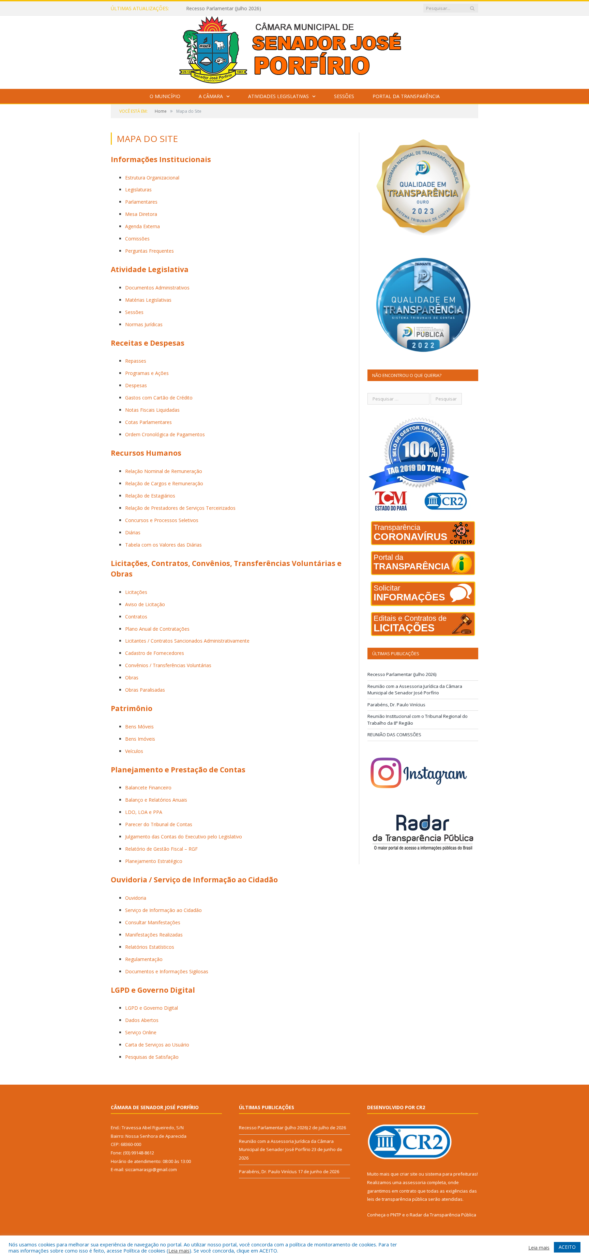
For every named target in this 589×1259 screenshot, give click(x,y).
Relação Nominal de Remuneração (163, 471)
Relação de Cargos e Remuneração (164, 483)
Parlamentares (141, 202)
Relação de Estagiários (150, 495)
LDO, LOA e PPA (143, 812)
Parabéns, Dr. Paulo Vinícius (396, 705)
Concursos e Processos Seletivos (161, 520)
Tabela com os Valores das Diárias (163, 544)
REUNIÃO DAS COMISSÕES (394, 734)
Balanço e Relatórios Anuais (156, 800)
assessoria (414, 1182)
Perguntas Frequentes (149, 251)
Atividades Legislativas (278, 96)
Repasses (135, 361)
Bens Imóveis (140, 739)
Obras (131, 677)
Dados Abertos (141, 1020)
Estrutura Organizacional (152, 177)
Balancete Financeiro (148, 787)
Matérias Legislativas (148, 300)
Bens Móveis (139, 726)
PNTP (395, 1215)
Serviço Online (140, 1032)
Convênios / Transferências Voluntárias (168, 665)
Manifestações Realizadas (154, 934)
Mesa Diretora (141, 214)
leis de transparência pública (397, 1199)
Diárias (132, 532)
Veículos (134, 751)
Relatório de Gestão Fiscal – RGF (161, 849)
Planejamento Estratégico (153, 861)
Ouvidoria (135, 898)
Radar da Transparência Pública (443, 1215)
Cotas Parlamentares (148, 422)
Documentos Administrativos (157, 287)
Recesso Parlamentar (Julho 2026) (401, 674)
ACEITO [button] (567, 1247)
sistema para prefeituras (451, 1174)
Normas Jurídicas (144, 324)
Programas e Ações (147, 373)
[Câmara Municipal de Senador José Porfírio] (294, 50)
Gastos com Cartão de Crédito (159, 397)
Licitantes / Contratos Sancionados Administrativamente (187, 641)
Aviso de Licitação (145, 604)
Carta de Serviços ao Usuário (157, 1044)
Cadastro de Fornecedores (154, 653)
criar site (409, 1174)
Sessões (344, 96)
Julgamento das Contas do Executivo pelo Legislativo (183, 836)
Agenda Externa (142, 226)
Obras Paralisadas (145, 690)
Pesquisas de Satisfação (152, 1057)
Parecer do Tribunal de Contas (158, 824)
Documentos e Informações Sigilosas (166, 971)
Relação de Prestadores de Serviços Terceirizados (180, 508)
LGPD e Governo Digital (151, 1008)
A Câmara (211, 96)
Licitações (136, 592)
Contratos (136, 616)
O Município (165, 96)
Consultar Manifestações (152, 922)
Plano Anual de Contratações (157, 629)
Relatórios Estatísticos (149, 947)
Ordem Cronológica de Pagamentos (165, 434)
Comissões (137, 238)
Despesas (136, 385)
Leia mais (179, 1250)
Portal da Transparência (406, 96)
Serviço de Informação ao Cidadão (163, 910)
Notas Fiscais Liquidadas (152, 410)
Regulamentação (144, 959)
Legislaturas (138, 189)
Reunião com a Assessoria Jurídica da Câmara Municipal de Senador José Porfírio (264, 8)
